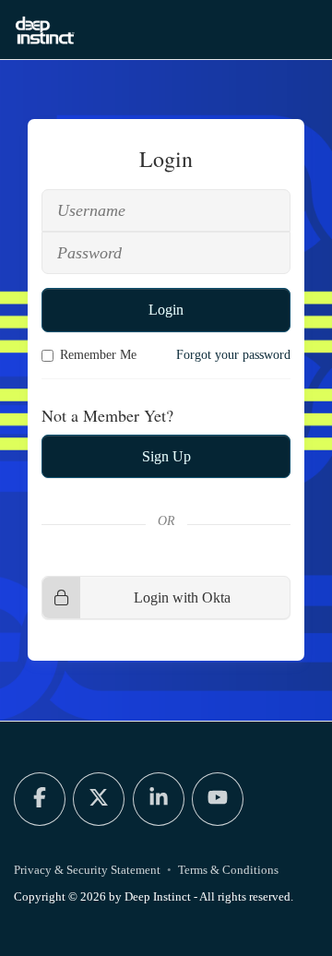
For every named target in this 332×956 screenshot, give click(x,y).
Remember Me (98, 355)
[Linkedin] (158, 799)
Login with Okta (182, 597)
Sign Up (166, 456)
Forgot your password (233, 355)
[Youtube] (217, 799)
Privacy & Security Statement (87, 870)
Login (166, 309)
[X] (99, 799)
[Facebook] (39, 799)
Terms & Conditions (228, 870)
